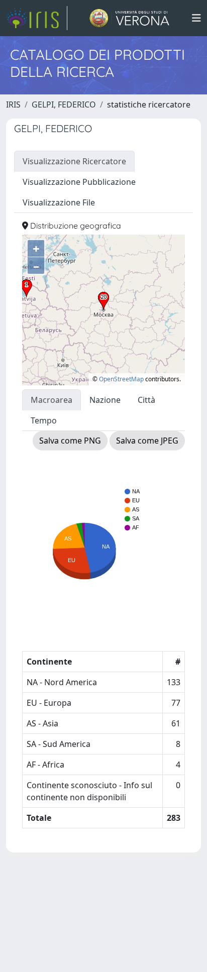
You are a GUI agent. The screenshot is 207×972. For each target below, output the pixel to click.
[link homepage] (36, 18)
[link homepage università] (129, 18)
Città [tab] (146, 399)
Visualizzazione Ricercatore (74, 161)
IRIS (13, 104)
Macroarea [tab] (51, 399)
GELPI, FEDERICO (64, 104)
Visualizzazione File (59, 202)
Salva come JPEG (147, 440)
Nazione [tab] (105, 399)
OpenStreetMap (121, 379)
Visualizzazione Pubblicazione (79, 181)
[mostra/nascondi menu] (196, 18)
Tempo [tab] (44, 420)
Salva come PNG (70, 440)
